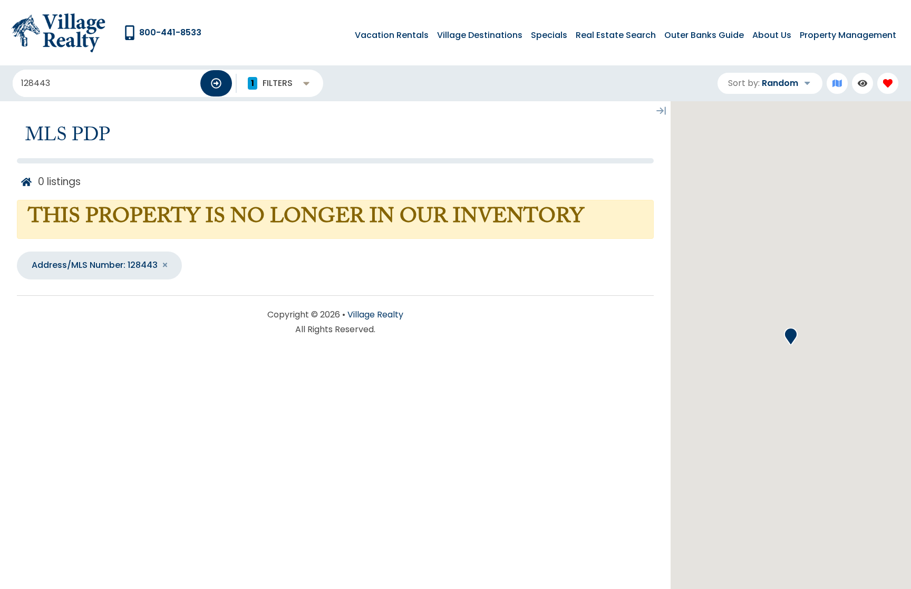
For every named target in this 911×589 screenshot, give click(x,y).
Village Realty (375, 314)
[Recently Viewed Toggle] (862, 83)
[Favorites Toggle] (887, 83)
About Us (771, 35)
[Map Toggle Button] (837, 83)
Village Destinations (479, 35)
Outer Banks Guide (704, 35)
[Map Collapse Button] (661, 110)
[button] (790, 336)
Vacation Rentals (392, 35)
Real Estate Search (616, 35)
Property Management (848, 35)
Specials (549, 35)
